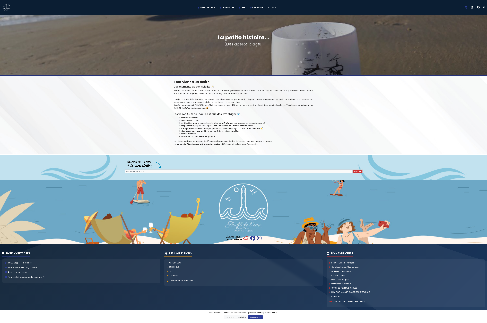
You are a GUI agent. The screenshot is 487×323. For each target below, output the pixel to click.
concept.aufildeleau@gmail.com (22, 267)
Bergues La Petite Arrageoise (343, 263)
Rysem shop (336, 296)
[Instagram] (484, 7)
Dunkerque (174, 267)
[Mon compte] (472, 7)
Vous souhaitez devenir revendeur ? (349, 301)
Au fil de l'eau (175, 263)
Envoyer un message (17, 272)
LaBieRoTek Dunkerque (341, 283)
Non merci (230, 317)
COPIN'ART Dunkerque (341, 271)
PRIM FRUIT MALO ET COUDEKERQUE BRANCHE (350, 292)
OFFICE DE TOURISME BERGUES (344, 288)
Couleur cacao (338, 275)
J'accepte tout (255, 317)
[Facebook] (478, 7)
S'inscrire (357, 171)
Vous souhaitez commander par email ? (26, 277)
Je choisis (242, 317)
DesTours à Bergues (340, 279)
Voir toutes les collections (182, 280)
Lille (171, 271)
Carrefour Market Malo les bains (345, 267)
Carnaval (173, 275)
